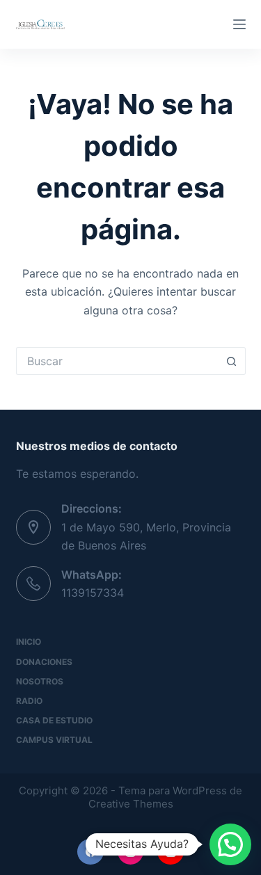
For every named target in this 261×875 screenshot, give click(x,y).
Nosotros (39, 681)
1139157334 (92, 593)
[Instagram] (131, 852)
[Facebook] (90, 852)
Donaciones (44, 662)
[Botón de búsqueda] (232, 361)
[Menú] (239, 24)
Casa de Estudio (54, 720)
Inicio (28, 641)
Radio (29, 701)
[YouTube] (170, 852)
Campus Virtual (54, 739)
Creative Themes (130, 803)
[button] (230, 844)
